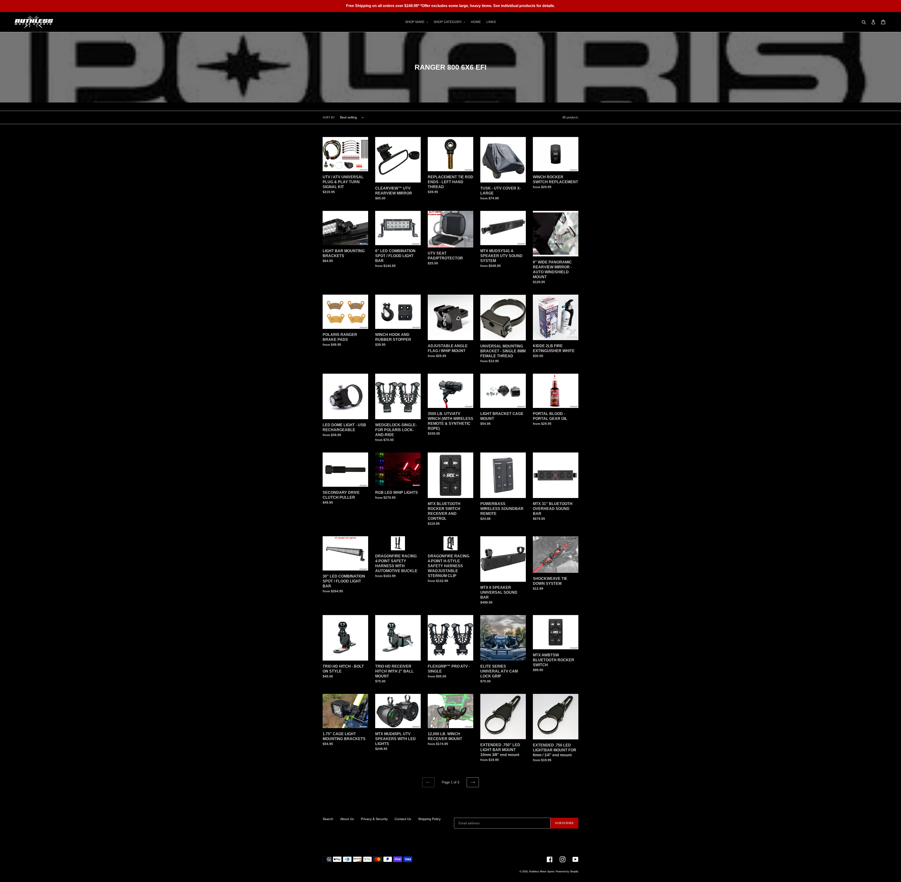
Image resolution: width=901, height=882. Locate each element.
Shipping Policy (429, 819)
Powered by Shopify (567, 871)
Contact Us (403, 819)
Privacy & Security (374, 819)
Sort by (329, 117)
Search (328, 819)
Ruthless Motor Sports (542, 871)
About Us (347, 819)
